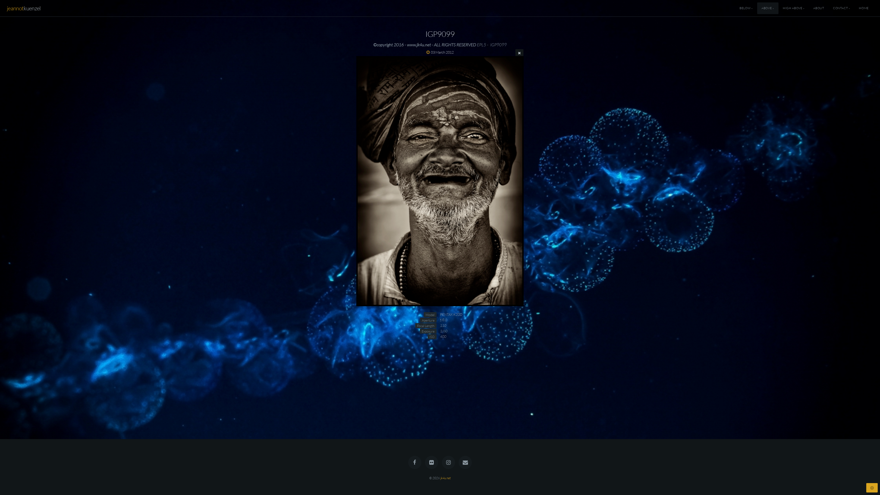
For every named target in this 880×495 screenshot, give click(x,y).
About (818, 8)
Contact (840, 8)
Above (767, 8)
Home (864, 8)
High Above (792, 8)
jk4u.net (445, 478)
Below (745, 8)
